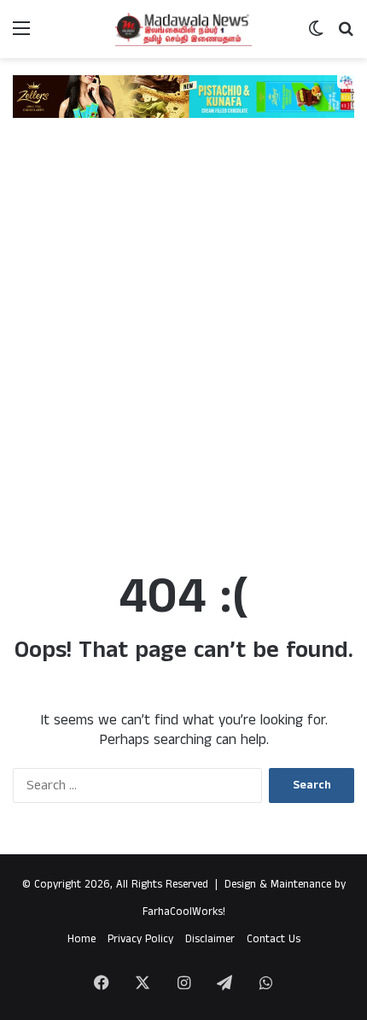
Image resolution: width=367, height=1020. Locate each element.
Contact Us (273, 939)
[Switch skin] (315, 35)
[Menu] (21, 35)
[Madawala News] (183, 29)
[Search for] (345, 35)
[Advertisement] (183, 352)
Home (81, 939)
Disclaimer (210, 939)
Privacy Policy (140, 939)
